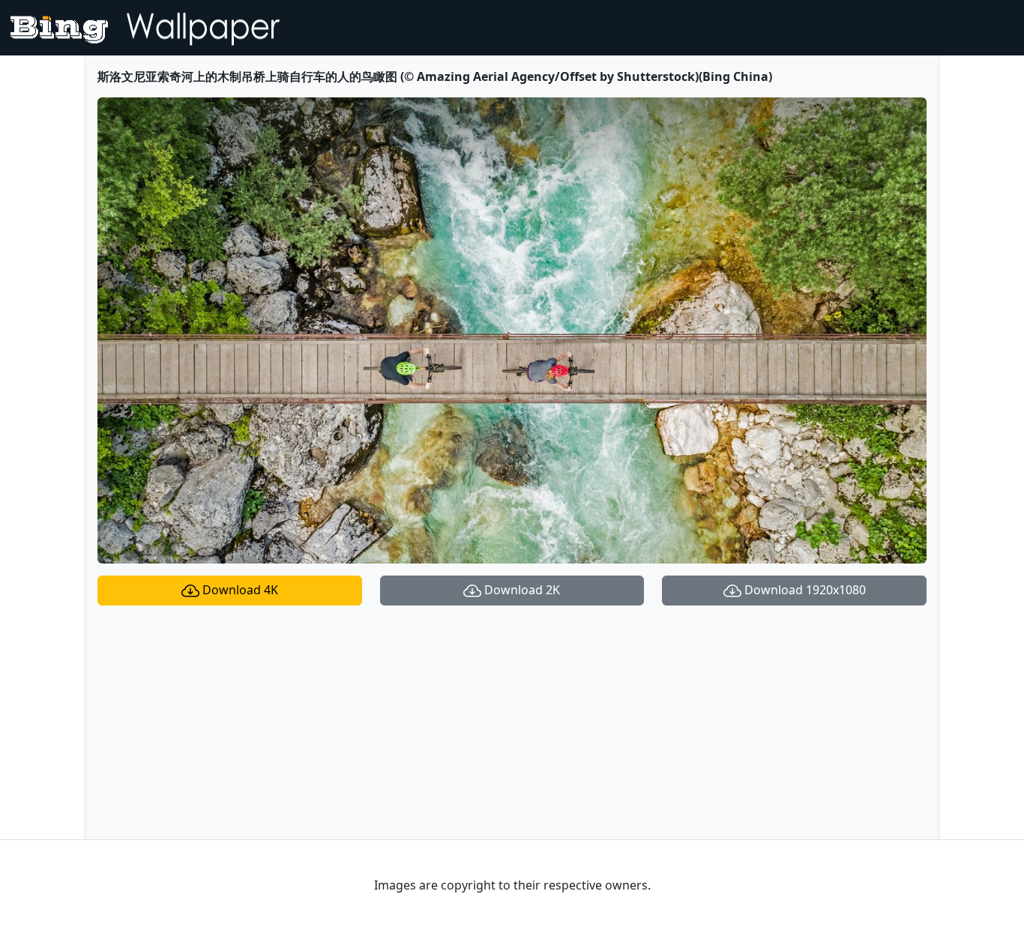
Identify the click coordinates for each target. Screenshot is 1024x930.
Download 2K (520, 590)
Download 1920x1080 (803, 590)
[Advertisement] (512, 722)
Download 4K (238, 590)
